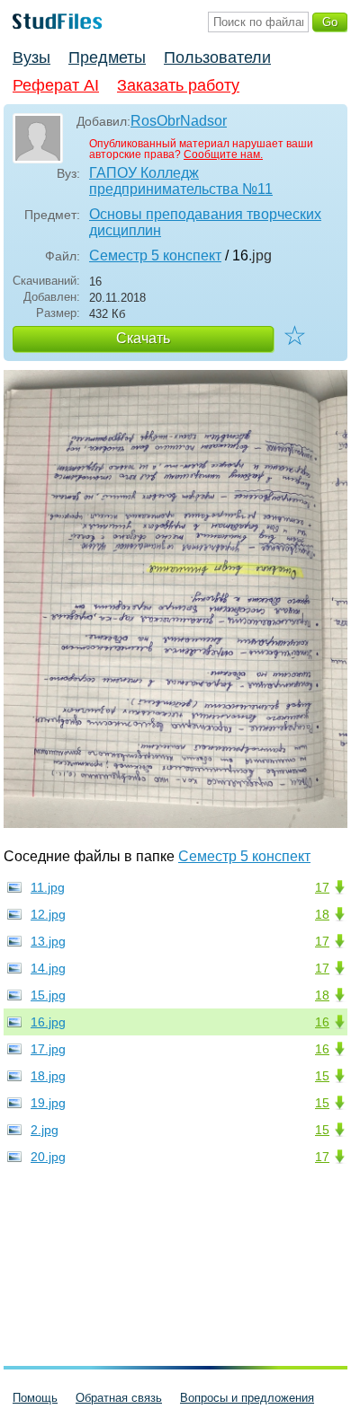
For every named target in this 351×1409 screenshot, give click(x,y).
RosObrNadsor (178, 120)
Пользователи (217, 57)
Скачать (143, 338)
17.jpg (48, 1049)
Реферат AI (56, 85)
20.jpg (48, 1156)
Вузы (31, 57)
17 (322, 887)
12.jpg (48, 914)
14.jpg (48, 968)
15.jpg (48, 995)
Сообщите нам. (223, 154)
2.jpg (44, 1130)
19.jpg (48, 1103)
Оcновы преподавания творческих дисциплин (205, 222)
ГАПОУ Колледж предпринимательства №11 (181, 181)
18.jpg (48, 1076)
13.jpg (48, 941)
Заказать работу (178, 85)
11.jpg (48, 887)
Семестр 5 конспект (155, 255)
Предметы (107, 57)
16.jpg (48, 1022)
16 (322, 1022)
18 (322, 914)
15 (322, 1076)
